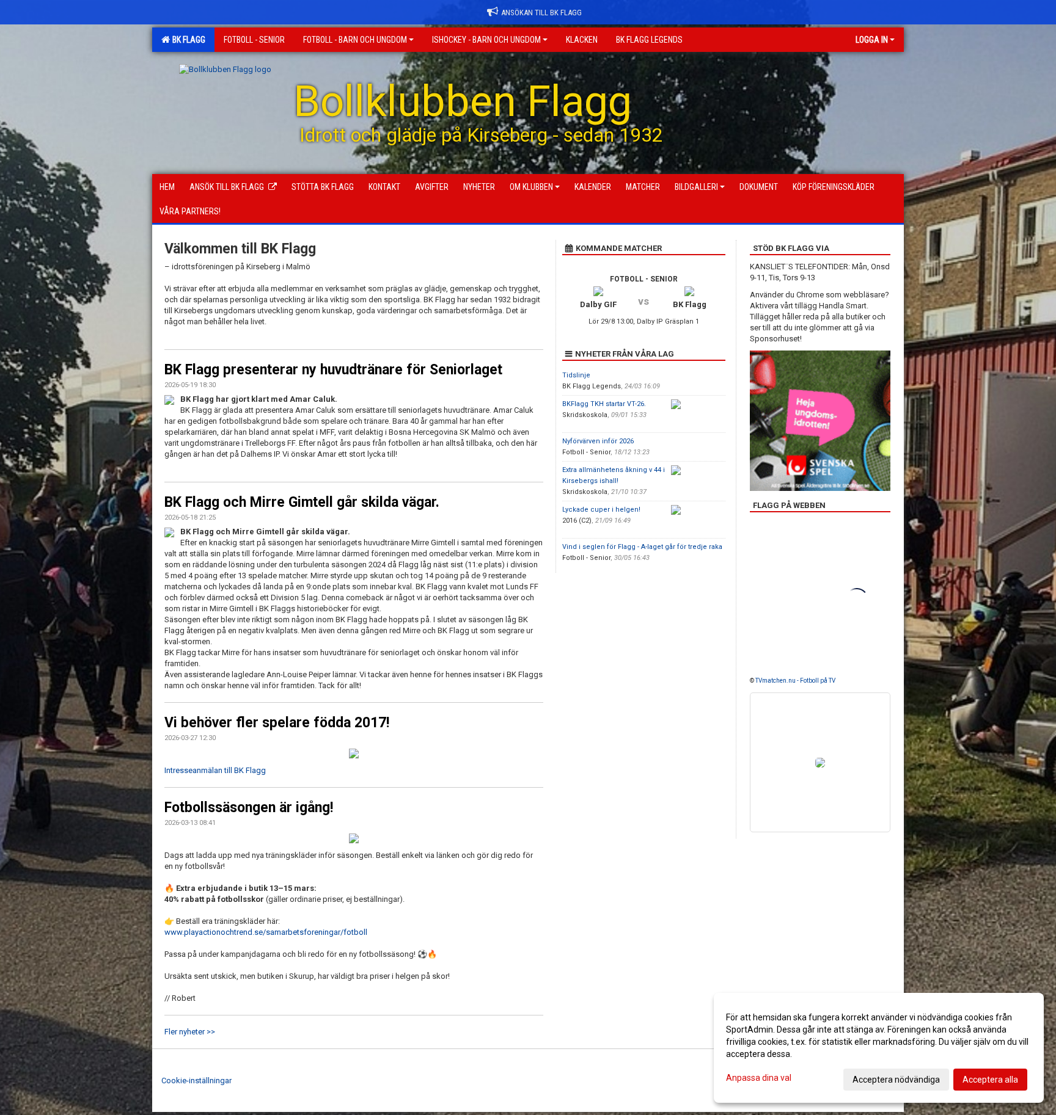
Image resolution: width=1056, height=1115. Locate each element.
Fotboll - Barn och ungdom (355, 40)
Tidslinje (576, 375)
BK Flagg (187, 40)
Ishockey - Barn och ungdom (486, 40)
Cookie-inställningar (196, 1080)
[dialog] (879, 1048)
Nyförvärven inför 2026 (598, 441)
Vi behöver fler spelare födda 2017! (276, 722)
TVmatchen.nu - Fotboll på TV (795, 680)
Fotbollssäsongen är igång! (248, 807)
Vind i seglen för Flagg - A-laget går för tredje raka (642, 547)
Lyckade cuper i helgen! (601, 510)
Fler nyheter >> (189, 1031)
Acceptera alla (990, 1079)
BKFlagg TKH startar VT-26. (604, 404)
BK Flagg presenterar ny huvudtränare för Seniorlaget (333, 369)
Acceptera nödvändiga (896, 1079)
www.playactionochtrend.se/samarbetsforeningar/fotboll (265, 932)
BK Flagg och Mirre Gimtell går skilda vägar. (301, 502)
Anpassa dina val (758, 1078)
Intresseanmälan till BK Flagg (215, 770)
